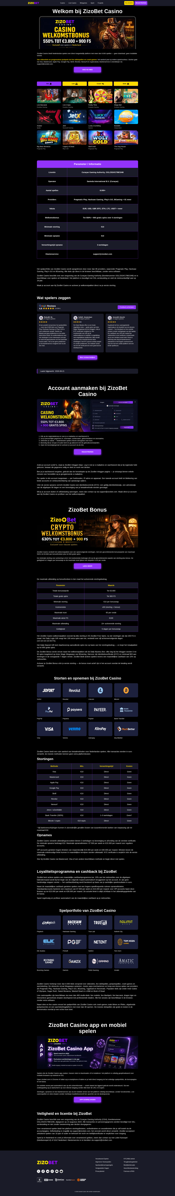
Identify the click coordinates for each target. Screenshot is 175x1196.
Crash (99, 83)
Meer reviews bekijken (87, 357)
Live (73, 83)
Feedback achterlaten (127, 307)
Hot (47, 83)
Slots (124, 83)
